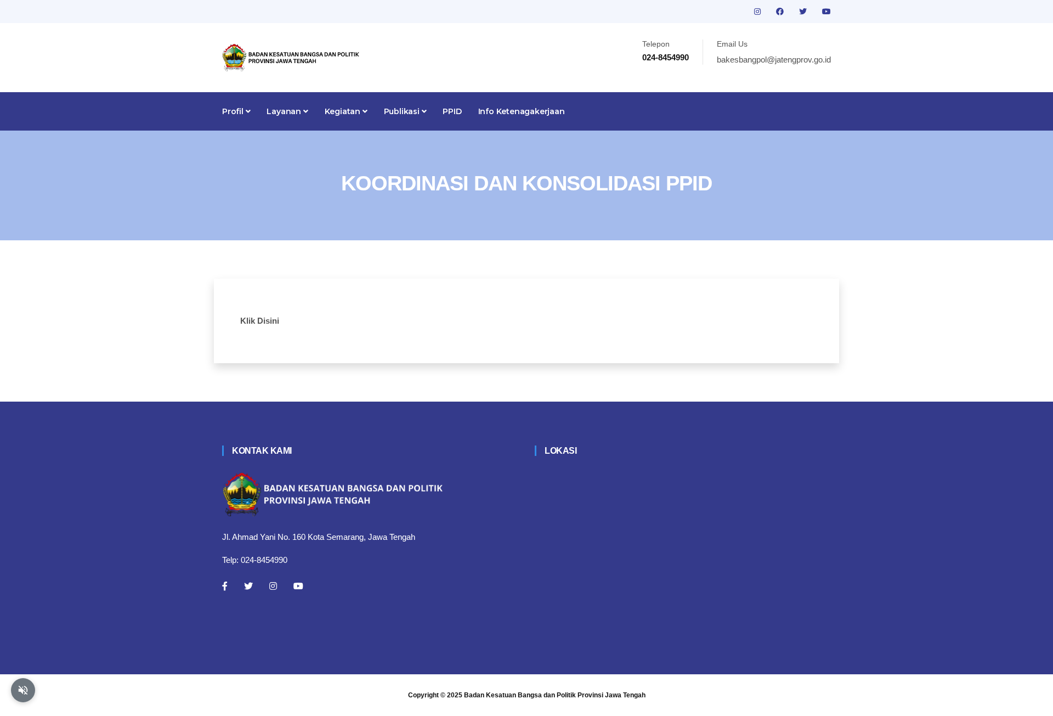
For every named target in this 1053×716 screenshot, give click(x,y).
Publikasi (403, 111)
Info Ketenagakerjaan (521, 111)
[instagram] (758, 11)
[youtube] (826, 11)
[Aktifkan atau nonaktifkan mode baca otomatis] (23, 690)
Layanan (285, 111)
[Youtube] (298, 586)
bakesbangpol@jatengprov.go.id (774, 59)
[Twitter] (248, 586)
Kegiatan (344, 111)
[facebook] (780, 11)
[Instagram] (273, 586)
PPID (452, 111)
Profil (234, 111)
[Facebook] (225, 586)
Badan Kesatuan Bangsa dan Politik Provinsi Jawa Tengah (555, 695)
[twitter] (804, 11)
